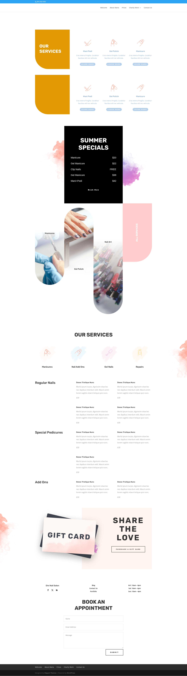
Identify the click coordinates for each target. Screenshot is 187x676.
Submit (114, 652)
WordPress (71, 673)
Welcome (103, 8)
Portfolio (93, 591)
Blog (93, 585)
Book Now (93, 190)
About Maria (114, 8)
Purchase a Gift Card (128, 549)
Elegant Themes (50, 673)
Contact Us (148, 8)
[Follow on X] (52, 590)
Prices (124, 8)
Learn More (87, 64)
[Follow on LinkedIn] (56, 590)
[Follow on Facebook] (48, 590)
